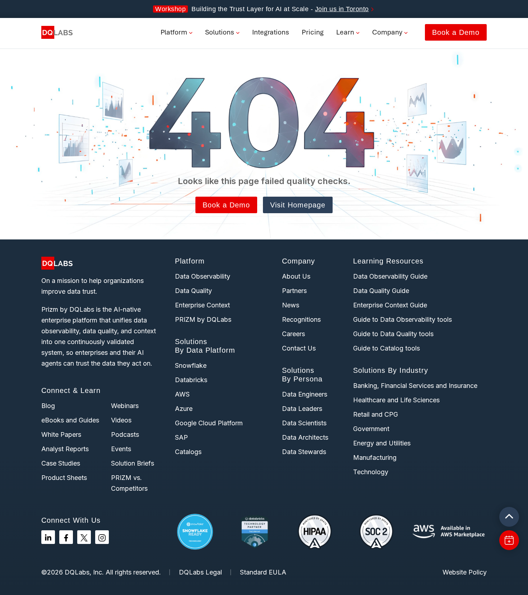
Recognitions (301, 319)
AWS (182, 394)
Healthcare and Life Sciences (396, 400)
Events (121, 449)
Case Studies (60, 463)
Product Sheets (64, 477)
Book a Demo (456, 32)
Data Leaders (302, 408)
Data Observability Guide (390, 276)
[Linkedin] (48, 537)
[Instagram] (102, 537)
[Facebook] (66, 537)
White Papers (61, 434)
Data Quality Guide (381, 290)
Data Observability (202, 276)
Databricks (191, 380)
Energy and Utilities (382, 443)
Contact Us (299, 348)
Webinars (125, 405)
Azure (184, 408)
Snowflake (191, 365)
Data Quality (193, 290)
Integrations (270, 32)
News (290, 305)
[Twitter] (84, 537)
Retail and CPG (375, 414)
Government (371, 428)
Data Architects (305, 437)
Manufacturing (375, 457)
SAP (181, 437)
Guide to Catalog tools (386, 348)
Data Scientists (304, 423)
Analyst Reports (65, 449)
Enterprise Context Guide (390, 305)
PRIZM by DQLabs (203, 319)
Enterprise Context (202, 305)
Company (387, 32)
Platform (174, 32)
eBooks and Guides (70, 420)
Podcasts (125, 434)
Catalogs (188, 452)
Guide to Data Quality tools (393, 334)
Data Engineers (304, 394)
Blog (48, 405)
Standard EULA (263, 572)
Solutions (219, 32)
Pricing (313, 32)
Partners (294, 290)
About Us (296, 276)
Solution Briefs (132, 463)
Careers (293, 334)
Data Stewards (304, 452)
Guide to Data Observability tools (402, 319)
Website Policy (465, 572)
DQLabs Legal (200, 572)
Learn (345, 32)
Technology (370, 472)
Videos (121, 420)
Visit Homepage (297, 205)
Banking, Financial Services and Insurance (415, 385)
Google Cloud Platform (209, 423)
